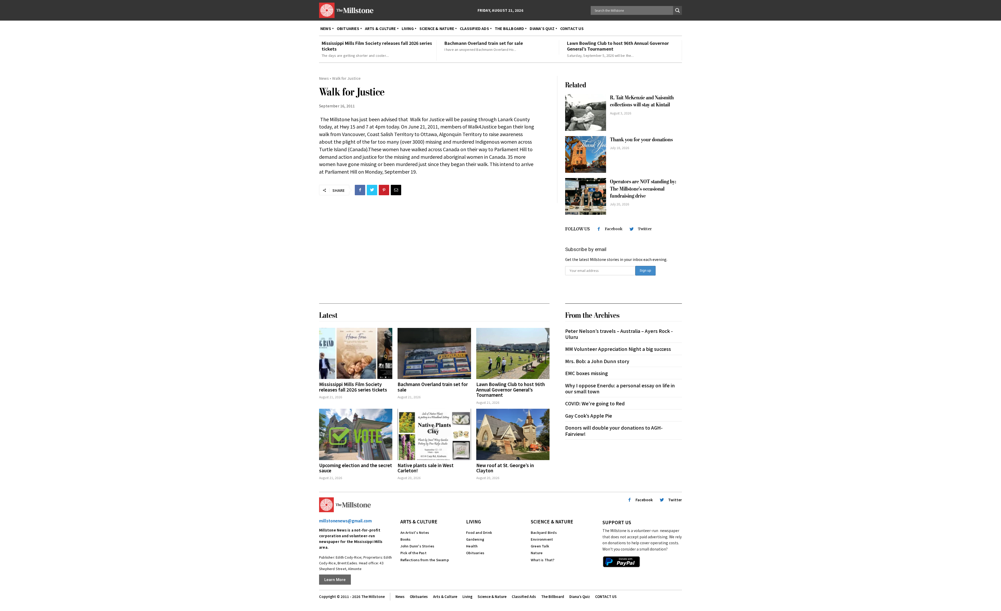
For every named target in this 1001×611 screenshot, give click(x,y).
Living (473, 521)
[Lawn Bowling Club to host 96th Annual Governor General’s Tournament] (513, 353)
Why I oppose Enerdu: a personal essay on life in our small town (620, 388)
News (324, 78)
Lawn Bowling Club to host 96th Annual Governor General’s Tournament (618, 46)
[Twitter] (372, 190)
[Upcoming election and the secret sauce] (355, 434)
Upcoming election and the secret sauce (355, 468)
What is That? (543, 559)
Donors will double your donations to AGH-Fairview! (614, 430)
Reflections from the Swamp (424, 559)
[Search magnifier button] (677, 10)
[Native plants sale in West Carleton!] (434, 434)
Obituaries (475, 552)
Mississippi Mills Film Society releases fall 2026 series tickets (377, 46)
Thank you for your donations (641, 139)
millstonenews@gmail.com (345, 520)
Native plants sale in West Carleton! (426, 468)
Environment (542, 539)
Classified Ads (524, 596)
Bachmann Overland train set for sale (483, 43)
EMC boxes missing (586, 373)
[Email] (396, 190)
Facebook (613, 229)
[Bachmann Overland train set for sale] (434, 353)
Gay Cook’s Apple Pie (588, 415)
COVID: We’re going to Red (595, 403)
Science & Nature (552, 521)
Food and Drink (479, 532)
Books (405, 539)
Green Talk (540, 545)
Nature (536, 552)
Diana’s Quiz (579, 596)
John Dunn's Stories (417, 545)
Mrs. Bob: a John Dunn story (597, 361)
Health (472, 545)
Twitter (645, 229)
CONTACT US (606, 596)
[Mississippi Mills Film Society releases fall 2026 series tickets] (355, 353)
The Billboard (552, 596)
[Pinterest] (384, 190)
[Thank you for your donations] (585, 154)
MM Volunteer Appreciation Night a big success (618, 348)
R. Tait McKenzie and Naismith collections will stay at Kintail (642, 101)
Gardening (475, 539)
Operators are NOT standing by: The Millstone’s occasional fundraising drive (643, 188)
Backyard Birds (544, 532)
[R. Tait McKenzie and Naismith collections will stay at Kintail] (585, 112)
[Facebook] (360, 190)
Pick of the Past (413, 552)
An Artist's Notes (414, 532)
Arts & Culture (418, 521)
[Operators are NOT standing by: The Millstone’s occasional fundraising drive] (585, 196)
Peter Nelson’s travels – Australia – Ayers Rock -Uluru (619, 333)
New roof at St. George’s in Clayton (505, 468)
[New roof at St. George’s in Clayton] (513, 434)
